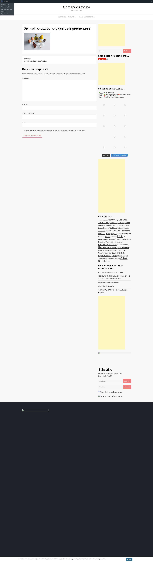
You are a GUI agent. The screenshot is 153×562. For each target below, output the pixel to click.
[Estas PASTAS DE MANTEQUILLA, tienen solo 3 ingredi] (125, 105)
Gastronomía (126, 234)
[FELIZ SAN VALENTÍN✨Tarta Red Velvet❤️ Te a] (115, 126)
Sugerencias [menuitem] (4, 13)
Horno (107, 236)
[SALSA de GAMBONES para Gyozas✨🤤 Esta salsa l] (125, 137)
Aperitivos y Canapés (117, 220)
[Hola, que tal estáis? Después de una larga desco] (104, 115)
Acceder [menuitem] (6, 1)
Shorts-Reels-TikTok (118, 253)
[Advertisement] (111, 35)
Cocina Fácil (108, 228)
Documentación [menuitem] (5, 7)
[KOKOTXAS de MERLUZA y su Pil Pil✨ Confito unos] (115, 105)
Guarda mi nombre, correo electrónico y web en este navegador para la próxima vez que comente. (55, 130)
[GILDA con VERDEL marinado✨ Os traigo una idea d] (115, 137)
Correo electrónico (28, 113)
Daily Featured (101, 231)
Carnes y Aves (124, 222)
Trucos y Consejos (107, 258)
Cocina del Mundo (109, 225)
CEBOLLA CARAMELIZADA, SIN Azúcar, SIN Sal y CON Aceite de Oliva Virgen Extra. (114, 277)
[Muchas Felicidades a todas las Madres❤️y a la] (104, 137)
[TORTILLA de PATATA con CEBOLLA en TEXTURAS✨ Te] (125, 115)
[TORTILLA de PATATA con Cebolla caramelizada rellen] (104, 126)
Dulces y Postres (112, 231)
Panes (113, 239)
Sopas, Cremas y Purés (107, 256)
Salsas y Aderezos (119, 250)
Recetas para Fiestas (118, 247)
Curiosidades (126, 228)
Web (23, 122)
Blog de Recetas (86, 17)
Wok (109, 261)
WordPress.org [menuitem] (5, 4)
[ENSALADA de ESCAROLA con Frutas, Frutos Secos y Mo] (115, 115)
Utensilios (116, 258)
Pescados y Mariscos (107, 244)
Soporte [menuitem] (3, 11)
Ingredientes (114, 236)
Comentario (26, 78)
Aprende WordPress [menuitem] (6, 9)
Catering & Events (66, 17)
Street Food (120, 256)
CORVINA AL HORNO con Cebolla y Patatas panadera (112, 291)
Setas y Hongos (107, 253)
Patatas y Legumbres (114, 242)
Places (118, 244)
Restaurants (108, 250)
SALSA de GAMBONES (106, 286)
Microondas (108, 239)
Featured (119, 234)
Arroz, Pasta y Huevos (107, 222)
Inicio (120, 236)
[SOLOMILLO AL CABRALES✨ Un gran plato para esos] (115, 147)
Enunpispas (111, 233)
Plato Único (124, 245)
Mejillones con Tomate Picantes (108, 282)
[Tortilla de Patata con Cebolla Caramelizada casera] (104, 105)
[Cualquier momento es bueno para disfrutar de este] (104, 147)
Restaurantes (101, 250)
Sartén (101, 253)
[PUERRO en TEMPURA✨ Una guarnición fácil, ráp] (125, 147)
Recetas (103, 247)
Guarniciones (101, 236)
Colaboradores (117, 228)
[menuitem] (1, 1)
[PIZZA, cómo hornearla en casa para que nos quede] (125, 126)
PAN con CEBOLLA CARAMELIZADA (110, 272)
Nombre (25, 104)
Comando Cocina (76, 7)
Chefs (100, 225)
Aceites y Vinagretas (102, 220)
